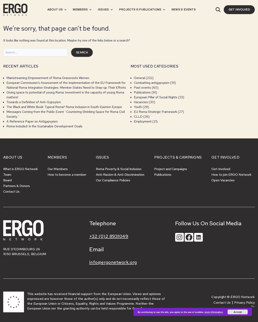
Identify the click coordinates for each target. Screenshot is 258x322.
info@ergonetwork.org (113, 262)
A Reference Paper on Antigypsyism (32, 121)
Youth (138, 107)
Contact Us (11, 191)
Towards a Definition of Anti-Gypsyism (33, 102)
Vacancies (141, 102)
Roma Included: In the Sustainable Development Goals (44, 126)
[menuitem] (57, 10)
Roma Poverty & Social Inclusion (118, 169)
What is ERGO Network (20, 169)
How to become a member (67, 174)
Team (7, 174)
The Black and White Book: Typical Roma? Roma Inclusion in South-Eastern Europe (64, 107)
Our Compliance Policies (113, 180)
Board (7, 180)
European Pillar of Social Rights (155, 97)
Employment (143, 121)
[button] (218, 9)
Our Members (58, 169)
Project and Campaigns (170, 169)
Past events (142, 87)
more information (213, 312)
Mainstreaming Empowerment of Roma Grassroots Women (47, 78)
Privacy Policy (244, 302)
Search (82, 52)
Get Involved (220, 169)
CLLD (138, 116)
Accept (238, 312)
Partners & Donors (16, 186)
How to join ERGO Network (231, 174)
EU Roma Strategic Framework (155, 112)
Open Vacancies (223, 180)
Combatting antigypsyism (152, 83)
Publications (142, 92)
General (139, 78)
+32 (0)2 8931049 (108, 236)
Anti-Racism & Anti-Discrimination (120, 174)
